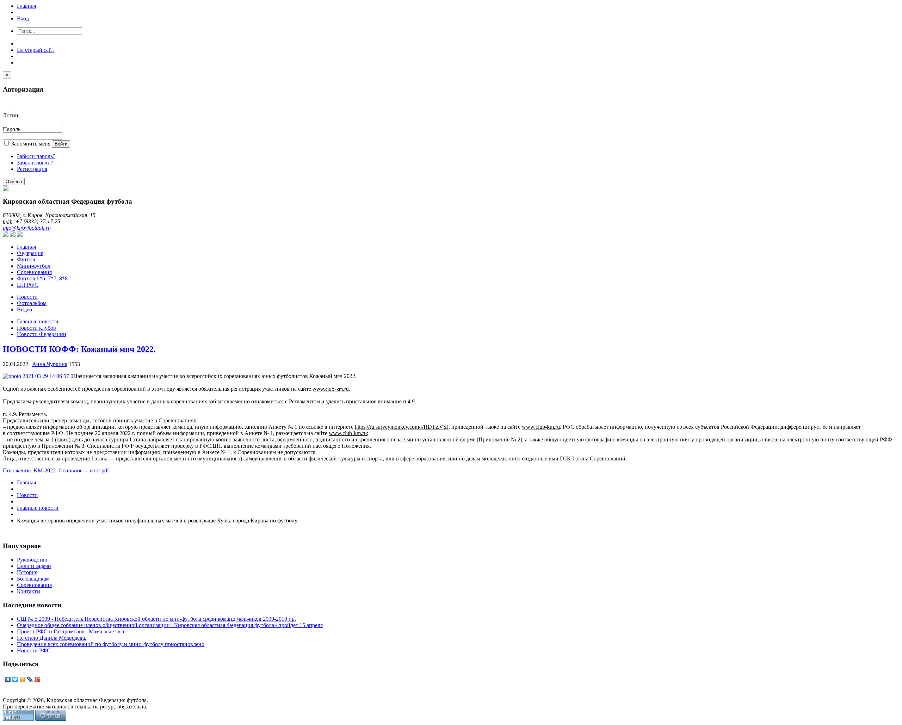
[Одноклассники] (22, 679)
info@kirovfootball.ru (27, 228)
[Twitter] (15, 679)
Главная (26, 6)
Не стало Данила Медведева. (51, 638)
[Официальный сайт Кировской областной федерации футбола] (5, 189)
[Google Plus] (37, 679)
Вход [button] (23, 18)
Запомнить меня (31, 144)
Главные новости (37, 321)
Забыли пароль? (36, 156)
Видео (24, 309)
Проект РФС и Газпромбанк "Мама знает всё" (72, 631)
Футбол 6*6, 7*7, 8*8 (42, 278)
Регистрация (32, 169)
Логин (10, 115)
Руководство (32, 560)
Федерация (30, 253)
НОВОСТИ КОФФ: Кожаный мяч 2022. (79, 349)
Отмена (14, 181)
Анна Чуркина (49, 364)
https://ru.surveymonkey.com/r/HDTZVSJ (402, 427)
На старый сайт (35, 50)
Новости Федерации (41, 334)
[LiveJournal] (30, 679)
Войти (61, 144)
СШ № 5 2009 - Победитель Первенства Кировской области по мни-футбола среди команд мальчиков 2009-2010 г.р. (156, 619)
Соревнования (34, 272)
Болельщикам (33, 579)
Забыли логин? (35, 163)
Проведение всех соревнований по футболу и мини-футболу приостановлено (110, 644)
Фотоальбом (32, 303)
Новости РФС (34, 650)
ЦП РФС (27, 285)
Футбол (26, 259)
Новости (27, 297)
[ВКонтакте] (8, 679)
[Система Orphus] (50, 719)
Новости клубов (36, 328)
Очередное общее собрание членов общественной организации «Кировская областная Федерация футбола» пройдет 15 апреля (170, 625)
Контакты (29, 591)
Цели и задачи (34, 566)
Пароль (11, 129)
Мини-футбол (33, 266)
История (27, 572)
